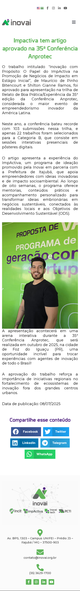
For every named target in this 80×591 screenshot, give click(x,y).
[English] (38, 8)
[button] (26, 431)
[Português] (42, 8)
